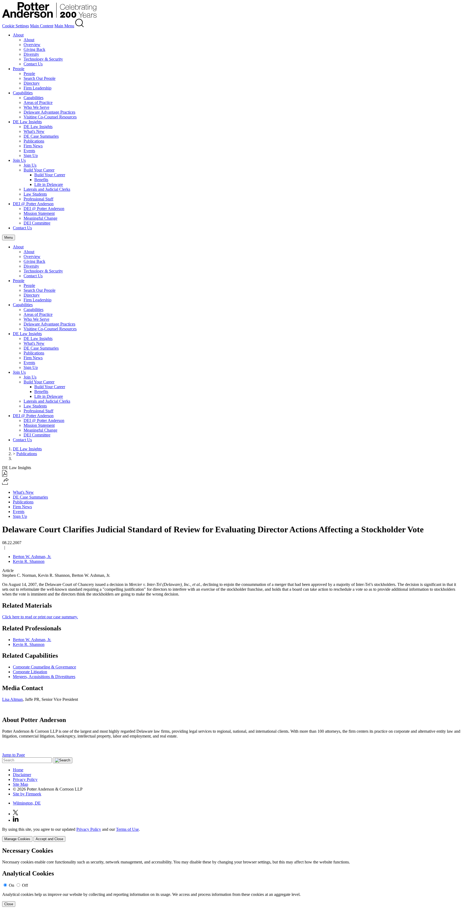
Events (29, 150)
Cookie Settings (15, 26)
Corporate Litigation (30, 671)
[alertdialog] (231, 877)
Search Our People (39, 78)
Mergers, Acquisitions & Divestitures (44, 676)
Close (8, 904)
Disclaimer (22, 774)
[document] (231, 877)
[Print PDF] (4, 475)
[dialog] (231, 834)
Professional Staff (38, 199)
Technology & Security (43, 59)
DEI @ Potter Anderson (33, 203)
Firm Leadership (37, 88)
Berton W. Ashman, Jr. (32, 556)
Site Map (20, 784)
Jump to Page (13, 755)
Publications (34, 141)
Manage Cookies (17, 839)
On (11, 885)
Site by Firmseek (27, 794)
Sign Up (31, 155)
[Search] (79, 26)
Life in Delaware (48, 184)
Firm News (33, 146)
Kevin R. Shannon (28, 561)
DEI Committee (37, 223)
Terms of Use (127, 829)
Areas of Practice (38, 102)
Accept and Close (49, 839)
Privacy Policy (25, 779)
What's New (34, 131)
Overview (32, 44)
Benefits (41, 179)
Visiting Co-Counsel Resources (50, 117)
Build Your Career (39, 170)
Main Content (41, 26)
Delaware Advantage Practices (49, 112)
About (18, 35)
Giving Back (34, 49)
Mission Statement (39, 213)
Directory (32, 83)
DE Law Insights (27, 121)
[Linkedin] (15, 820)
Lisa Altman (12, 699)
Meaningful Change (40, 218)
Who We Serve (36, 107)
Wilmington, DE (27, 803)
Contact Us (33, 64)
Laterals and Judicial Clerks (47, 189)
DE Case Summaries (41, 136)
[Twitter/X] (15, 813)
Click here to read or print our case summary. (40, 617)
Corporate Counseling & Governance (44, 667)
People (18, 68)
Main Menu (64, 26)
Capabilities (23, 93)
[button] (5, 483)
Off (25, 885)
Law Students (35, 194)
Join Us (19, 160)
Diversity (31, 54)
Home (18, 770)
